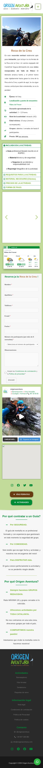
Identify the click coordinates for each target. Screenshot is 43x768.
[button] (21, 145)
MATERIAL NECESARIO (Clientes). (21, 179)
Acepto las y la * (22, 372)
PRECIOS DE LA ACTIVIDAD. (18, 183)
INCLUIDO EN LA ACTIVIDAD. (19, 145)
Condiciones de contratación (25, 371)
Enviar (11, 380)
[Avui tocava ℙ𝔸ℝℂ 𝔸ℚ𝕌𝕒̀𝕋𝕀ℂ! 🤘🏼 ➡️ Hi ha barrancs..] (21, 416)
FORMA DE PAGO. (14, 187)
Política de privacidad (17, 374)
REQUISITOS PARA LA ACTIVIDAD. (21, 175)
